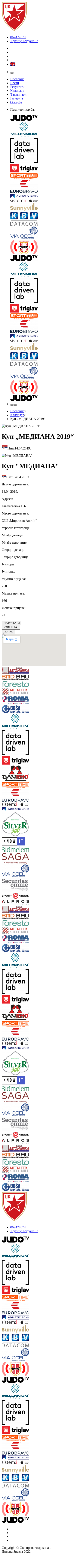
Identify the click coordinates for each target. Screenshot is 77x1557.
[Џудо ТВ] (42, 118)
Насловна (17, 79)
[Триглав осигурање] (42, 168)
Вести (14, 83)
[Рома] (8, 700)
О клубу (16, 102)
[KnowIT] (8, 841)
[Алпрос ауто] (8, 903)
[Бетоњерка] (8, 671)
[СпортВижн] (8, 896)
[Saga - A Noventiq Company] (8, 859)
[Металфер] (8, 692)
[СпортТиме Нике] (42, 176)
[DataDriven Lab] (42, 151)
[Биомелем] (8, 849)
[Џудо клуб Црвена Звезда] (14, 30)
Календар (17, 90)
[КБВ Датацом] (42, 219)
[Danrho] (8, 773)
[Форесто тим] (8, 684)
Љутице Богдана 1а (24, 41)
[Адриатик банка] (42, 196)
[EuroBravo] (42, 187)
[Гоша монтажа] (8, 709)
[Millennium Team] (42, 130)
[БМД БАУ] (8, 678)
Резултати (17, 87)
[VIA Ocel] (42, 233)
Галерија (16, 98)
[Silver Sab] (8, 824)
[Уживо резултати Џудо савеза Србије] (42, 247)
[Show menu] (12, 73)
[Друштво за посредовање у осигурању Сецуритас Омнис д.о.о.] (8, 885)
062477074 (18, 37)
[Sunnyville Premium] (42, 207)
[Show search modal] (15, 405)
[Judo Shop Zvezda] (12, 405)
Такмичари (18, 94)
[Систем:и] (42, 201)
